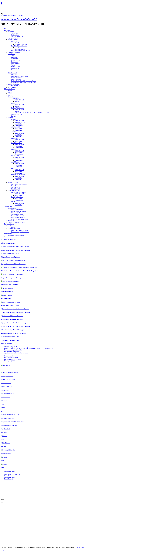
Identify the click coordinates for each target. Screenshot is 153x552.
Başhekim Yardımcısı (21, 44)
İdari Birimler (11, 54)
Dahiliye (13, 149)
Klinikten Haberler (20, 122)
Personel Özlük (15, 60)
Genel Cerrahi (15, 162)
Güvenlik (14, 70)
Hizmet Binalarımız (9, 89)
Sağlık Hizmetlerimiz (14, 190)
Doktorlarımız (19, 125)
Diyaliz (13, 103)
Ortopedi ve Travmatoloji (18, 174)
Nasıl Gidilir (18, 124)
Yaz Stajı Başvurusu (7, 291)
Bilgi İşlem (14, 57)
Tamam (3, 550)
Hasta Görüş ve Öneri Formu (19, 230)
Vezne (13, 65)
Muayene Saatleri (16, 213)
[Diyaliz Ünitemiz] (6, 295)
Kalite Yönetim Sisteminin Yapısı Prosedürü (23, 82)
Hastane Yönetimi (13, 39)
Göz (12, 168)
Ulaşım (10, 225)
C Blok (10, 93)
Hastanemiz (11, 31)
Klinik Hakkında (19, 100)
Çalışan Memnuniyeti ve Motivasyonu (12, 278)
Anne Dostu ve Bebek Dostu (19, 184)
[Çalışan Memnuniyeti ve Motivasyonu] (12, 274)
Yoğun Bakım (15, 98)
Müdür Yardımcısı (20, 49)
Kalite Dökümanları (16, 77)
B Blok (10, 92)
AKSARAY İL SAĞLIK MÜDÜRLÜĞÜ (19, 19)
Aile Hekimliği (15, 127)
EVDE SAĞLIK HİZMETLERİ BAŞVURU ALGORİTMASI (33, 112)
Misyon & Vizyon (13, 38)
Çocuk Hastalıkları (16, 143)
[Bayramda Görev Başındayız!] (10, 281)
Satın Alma (14, 62)
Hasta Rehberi (12, 208)
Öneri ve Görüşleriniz (14, 228)
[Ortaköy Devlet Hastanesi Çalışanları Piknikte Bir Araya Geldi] (19, 267)
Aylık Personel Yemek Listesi (19, 219)
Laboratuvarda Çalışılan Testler (16, 222)
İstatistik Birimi (15, 63)
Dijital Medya (8, 233)
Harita (13, 227)
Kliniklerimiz (11, 117)
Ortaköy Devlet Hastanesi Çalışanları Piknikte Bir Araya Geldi (19, 271)
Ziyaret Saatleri (8, 356)
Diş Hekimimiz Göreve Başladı (10, 305)
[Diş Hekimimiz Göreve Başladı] (10, 302)
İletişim (17, 101)
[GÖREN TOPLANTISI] (8, 239)
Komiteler (14, 74)
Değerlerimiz (15, 35)
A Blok (10, 90)
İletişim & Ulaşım (9, 224)
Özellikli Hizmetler (13, 97)
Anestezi (13, 132)
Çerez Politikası (80, 547)
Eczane (13, 201)
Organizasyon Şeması (14, 52)
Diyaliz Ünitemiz (6, 298)
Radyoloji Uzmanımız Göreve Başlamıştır (13, 264)
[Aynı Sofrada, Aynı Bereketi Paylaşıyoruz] (13, 330)
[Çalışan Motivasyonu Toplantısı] (10, 253)
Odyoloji (13, 116)
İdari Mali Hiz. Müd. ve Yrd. (19, 46)
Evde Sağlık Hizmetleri (17, 108)
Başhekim (14, 41)
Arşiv (12, 55)
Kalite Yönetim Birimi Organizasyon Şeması (23, 81)
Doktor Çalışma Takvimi (18, 216)
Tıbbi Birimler (8, 95)
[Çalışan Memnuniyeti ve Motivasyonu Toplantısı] (15, 246)
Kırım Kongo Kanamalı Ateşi (12, 359)
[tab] (76, 350)
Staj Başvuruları (15, 85)
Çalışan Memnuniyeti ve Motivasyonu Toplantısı (15, 250)
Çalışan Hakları (15, 66)
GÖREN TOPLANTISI (8, 243)
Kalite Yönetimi (12, 73)
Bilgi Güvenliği (12, 87)
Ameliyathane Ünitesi (17, 114)
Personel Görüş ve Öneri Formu (20, 232)
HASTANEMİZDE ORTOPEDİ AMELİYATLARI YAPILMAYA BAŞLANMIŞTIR (28, 348)
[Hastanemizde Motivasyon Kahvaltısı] (12, 316)
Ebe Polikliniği (15, 189)
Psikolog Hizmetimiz (17, 197)
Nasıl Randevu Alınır (17, 209)
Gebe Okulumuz (16, 186)
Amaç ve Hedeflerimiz (17, 36)
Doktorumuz (18, 130)
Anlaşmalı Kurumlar (17, 214)
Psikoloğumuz (19, 200)
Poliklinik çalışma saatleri (11, 357)
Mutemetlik (14, 58)
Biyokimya (14, 138)
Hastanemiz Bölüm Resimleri (16, 235)
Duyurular (9, 343)
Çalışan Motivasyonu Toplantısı (10, 257)
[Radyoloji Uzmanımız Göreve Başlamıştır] (13, 260)
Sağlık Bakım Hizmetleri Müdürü (20, 50)
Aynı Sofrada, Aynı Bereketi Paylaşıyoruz (13, 333)
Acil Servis (14, 119)
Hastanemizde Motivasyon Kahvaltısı (12, 319)
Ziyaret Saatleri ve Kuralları (19, 211)
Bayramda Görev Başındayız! (10, 284)
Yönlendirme (8, 206)
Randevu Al (11, 220)
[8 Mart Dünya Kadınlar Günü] (10, 336)
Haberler (3, 343)
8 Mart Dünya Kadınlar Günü (10, 340)
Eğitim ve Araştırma (13, 84)
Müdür (17, 47)
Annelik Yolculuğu (13, 182)
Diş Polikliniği (15, 155)
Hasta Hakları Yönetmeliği (18, 217)
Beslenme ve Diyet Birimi (18, 192)
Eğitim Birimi (15, 68)
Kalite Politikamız (16, 79)
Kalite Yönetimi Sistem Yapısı (19, 76)
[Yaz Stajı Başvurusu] (7, 288)
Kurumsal (7, 30)
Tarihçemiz (14, 33)
